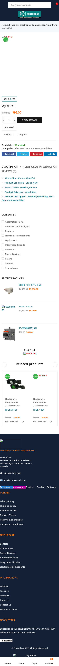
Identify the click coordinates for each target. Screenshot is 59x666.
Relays (8, 258)
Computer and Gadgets (17, 226)
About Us (4, 600)
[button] (53, 39)
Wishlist (4, 586)
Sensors (9, 263)
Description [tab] (10, 167)
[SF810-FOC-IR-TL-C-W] (9, 291)
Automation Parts (14, 221)
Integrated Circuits (15, 244)
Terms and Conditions (11, 524)
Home (5, 24)
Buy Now (9, 127)
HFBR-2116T (11, 409)
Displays (9, 231)
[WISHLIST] (22, 421)
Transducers (11, 267)
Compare (5, 595)
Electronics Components (32, 24)
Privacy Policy (7, 501)
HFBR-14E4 (38, 409)
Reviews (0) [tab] (9, 171)
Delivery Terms (8, 515)
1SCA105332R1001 (28, 328)
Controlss (18, 648)
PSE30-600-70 (25, 306)
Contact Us (5, 604)
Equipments (11, 240)
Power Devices (12, 254)
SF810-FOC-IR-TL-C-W (30, 284)
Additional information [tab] (40, 167)
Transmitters (13, 405)
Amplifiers (51, 24)
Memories (10, 249)
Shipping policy (8, 505)
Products (14, 24)
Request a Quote (8, 609)
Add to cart (30, 119)
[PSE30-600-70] (9, 312)
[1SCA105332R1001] (9, 334)
